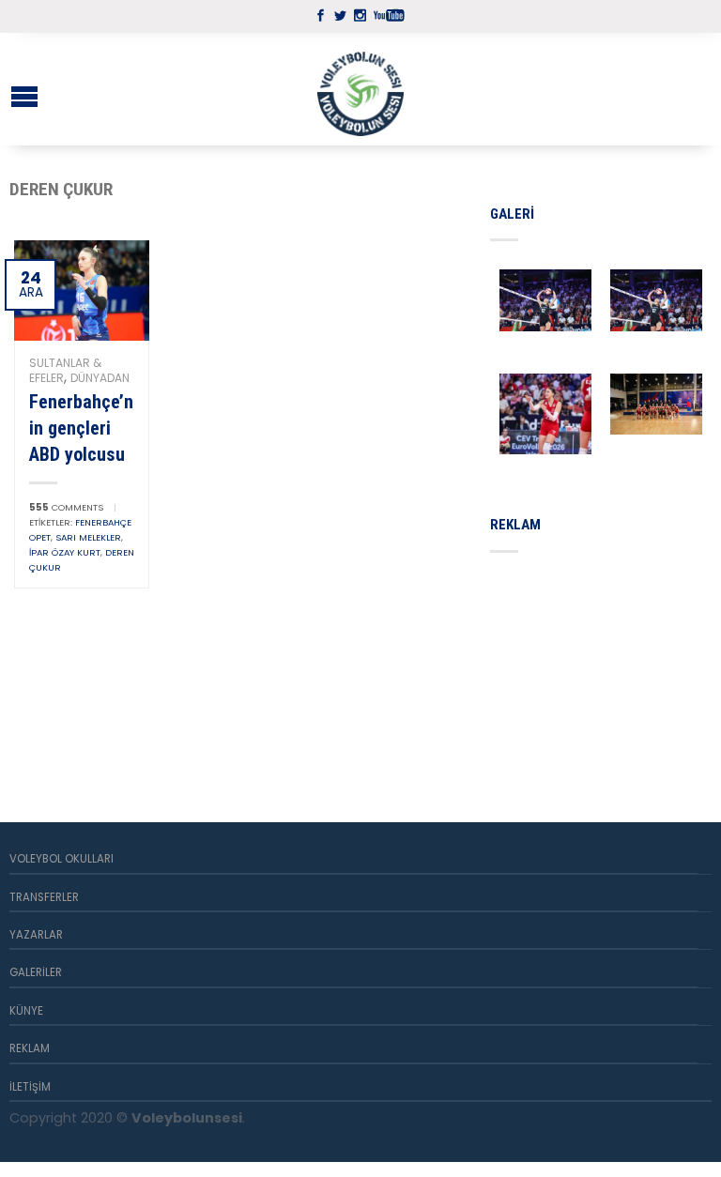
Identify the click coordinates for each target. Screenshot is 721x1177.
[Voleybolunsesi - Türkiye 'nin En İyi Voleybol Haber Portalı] (360, 89)
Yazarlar (36, 934)
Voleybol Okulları (61, 858)
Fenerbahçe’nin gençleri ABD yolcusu (81, 428)
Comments (66, 507)
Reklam (29, 1048)
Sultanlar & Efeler (65, 370)
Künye (26, 1010)
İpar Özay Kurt (64, 552)
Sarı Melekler (88, 537)
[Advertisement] (605, 665)
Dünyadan (100, 378)
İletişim (30, 1086)
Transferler (44, 897)
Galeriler (35, 972)
